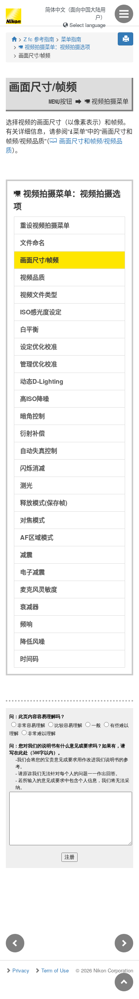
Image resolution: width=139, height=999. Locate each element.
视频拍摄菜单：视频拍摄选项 (54, 46)
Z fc (39, 39)
